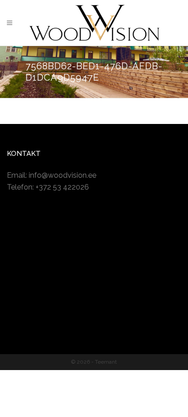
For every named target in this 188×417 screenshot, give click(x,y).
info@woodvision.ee (62, 175)
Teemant (106, 362)
